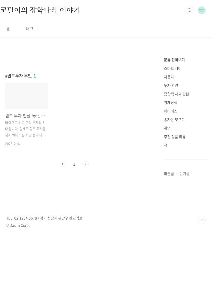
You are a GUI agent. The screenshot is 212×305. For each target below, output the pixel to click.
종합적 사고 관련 (176, 93)
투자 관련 (171, 85)
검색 (190, 10)
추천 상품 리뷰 (175, 136)
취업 (167, 128)
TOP (202, 220)
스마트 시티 (172, 68)
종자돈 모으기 (174, 119)
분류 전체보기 (174, 59)
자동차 (169, 76)
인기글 (184, 173)
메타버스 (170, 110)
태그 (29, 28)
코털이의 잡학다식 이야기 (40, 10)
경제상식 (170, 102)
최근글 (169, 173)
